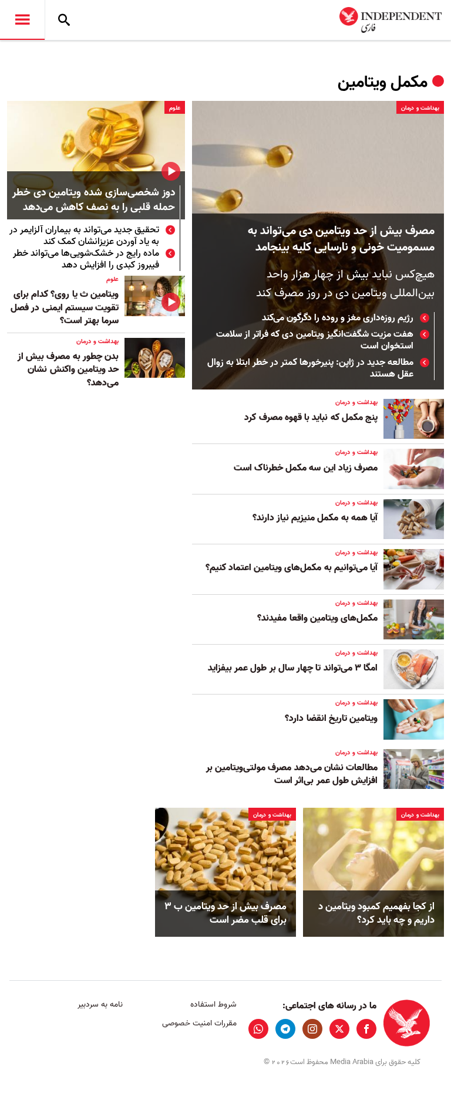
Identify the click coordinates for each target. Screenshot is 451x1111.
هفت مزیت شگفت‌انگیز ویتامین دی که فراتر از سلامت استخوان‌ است (314, 340)
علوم (174, 108)
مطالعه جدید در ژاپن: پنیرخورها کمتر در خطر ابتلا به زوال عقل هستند (310, 368)
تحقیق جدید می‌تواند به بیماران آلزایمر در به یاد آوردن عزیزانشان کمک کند (84, 236)
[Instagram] (312, 1029)
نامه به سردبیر (100, 1004)
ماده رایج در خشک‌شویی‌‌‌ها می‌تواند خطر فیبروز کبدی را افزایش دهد (86, 259)
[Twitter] (339, 1029)
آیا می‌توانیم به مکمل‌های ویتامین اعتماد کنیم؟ (290, 567)
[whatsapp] (258, 1029)
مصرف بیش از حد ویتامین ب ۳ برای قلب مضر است (225, 914)
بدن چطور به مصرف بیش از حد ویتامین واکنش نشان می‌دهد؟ (68, 370)
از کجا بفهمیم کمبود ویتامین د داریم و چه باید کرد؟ (376, 914)
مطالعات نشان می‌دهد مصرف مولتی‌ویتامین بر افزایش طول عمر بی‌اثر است (292, 774)
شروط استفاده (213, 1004)
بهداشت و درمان (420, 108)
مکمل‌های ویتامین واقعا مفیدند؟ (317, 618)
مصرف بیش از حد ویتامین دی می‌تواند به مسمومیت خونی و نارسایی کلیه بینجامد (341, 239)
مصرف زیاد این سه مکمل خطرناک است (306, 468)
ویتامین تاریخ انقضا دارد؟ (331, 718)
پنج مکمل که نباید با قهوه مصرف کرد (311, 417)
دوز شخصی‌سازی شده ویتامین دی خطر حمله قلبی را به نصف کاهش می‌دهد (93, 200)
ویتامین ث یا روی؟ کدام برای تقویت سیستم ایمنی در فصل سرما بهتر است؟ (65, 307)
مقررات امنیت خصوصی (199, 1023)
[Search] (64, 20)
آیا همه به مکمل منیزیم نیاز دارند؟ (315, 518)
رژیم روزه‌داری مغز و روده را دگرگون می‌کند (337, 318)
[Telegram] (285, 1029)
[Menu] (22, 20)
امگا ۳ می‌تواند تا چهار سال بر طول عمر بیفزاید (293, 668)
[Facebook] (366, 1029)
